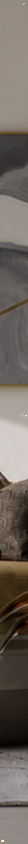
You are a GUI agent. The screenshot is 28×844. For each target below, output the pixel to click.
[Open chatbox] (3, 841)
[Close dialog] (24, 4)
